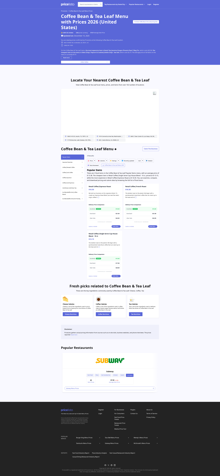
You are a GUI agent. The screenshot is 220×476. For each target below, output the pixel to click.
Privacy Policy (150, 417)
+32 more (129, 375)
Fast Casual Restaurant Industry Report (122, 453)
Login (149, 4)
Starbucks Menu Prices (83, 443)
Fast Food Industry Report (80, 453)
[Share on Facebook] (105, 465)
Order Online (84, 62)
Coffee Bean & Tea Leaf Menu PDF (114, 165)
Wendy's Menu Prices (141, 438)
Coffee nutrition (103, 314)
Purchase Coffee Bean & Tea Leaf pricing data (146, 21)
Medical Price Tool (120, 429)
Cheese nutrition (71, 314)
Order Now (115, 226)
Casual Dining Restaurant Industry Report (86, 457)
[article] (110, 372)
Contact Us (134, 413)
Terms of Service (151, 413)
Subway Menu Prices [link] (72, 388)
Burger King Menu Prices (84, 438)
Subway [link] (110, 371)
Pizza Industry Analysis (99, 453)
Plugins (132, 410)
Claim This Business (151, 149)
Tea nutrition (135, 314)
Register (156, 4)
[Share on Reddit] (111, 465)
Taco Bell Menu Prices (112, 438)
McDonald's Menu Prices (142, 443)
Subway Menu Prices (111, 443)
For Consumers (119, 413)
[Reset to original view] (154, 93)
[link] (110, 361)
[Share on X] (108, 465)
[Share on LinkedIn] (115, 465)
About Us (149, 410)
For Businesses (119, 410)
